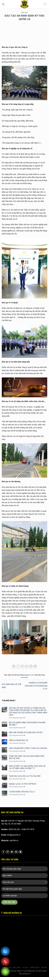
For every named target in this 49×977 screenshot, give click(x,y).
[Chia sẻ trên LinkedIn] (35, 666)
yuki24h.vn (14, 840)
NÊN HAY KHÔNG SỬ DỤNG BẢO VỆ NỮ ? (26, 732)
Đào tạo (24, 12)
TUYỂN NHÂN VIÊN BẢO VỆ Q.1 (22, 792)
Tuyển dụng (34, 967)
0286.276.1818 (28, 829)
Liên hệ (44, 967)
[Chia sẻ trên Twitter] (22, 666)
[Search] (45, 4)
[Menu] (3, 4)
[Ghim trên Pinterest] (31, 666)
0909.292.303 (14, 829)
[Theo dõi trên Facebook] (3, 852)
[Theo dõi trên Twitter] (12, 852)
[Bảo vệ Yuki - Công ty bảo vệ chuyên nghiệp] (24, 4)
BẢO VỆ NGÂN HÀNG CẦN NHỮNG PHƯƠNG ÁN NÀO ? (27, 723)
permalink (24, 677)
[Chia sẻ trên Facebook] (18, 666)
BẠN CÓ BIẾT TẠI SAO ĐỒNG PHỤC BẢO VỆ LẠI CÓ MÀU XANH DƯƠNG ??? (27, 767)
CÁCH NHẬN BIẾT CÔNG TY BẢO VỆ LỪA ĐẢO (28, 748)
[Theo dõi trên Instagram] (8, 852)
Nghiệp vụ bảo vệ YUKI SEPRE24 (22, 784)
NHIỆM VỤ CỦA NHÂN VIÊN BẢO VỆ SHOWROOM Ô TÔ (36, 686)
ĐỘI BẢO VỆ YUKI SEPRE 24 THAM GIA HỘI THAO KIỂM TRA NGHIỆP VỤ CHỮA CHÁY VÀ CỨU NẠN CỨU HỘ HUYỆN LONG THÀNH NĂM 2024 (28, 711)
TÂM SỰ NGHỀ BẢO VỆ (18, 740)
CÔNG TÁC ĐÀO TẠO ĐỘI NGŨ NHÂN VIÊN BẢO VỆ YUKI (26, 757)
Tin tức (25, 967)
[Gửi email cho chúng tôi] (16, 852)
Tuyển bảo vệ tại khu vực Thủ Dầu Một (24, 776)
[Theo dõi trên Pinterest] (20, 852)
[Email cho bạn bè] (27, 666)
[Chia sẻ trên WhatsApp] (14, 666)
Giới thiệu (17, 967)
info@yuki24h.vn (13, 835)
